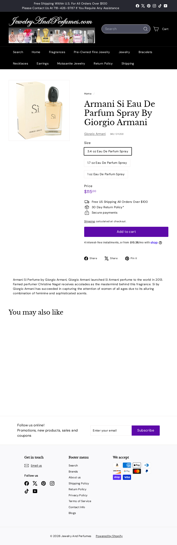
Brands (73, 471)
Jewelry (124, 52)
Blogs (72, 513)
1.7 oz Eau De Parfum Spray (107, 163)
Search (18, 52)
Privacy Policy (78, 495)
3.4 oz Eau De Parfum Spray (107, 151)
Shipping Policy (79, 483)
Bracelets (145, 52)
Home (36, 52)
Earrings (43, 63)
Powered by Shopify (109, 536)
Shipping (128, 63)
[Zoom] (39, 110)
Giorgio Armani (95, 134)
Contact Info (77, 507)
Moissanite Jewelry (71, 63)
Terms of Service (80, 501)
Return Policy (103, 63)
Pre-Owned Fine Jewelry (92, 52)
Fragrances (57, 52)
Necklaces (20, 63)
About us (75, 477)
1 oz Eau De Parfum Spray (106, 174)
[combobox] (125, 28)
